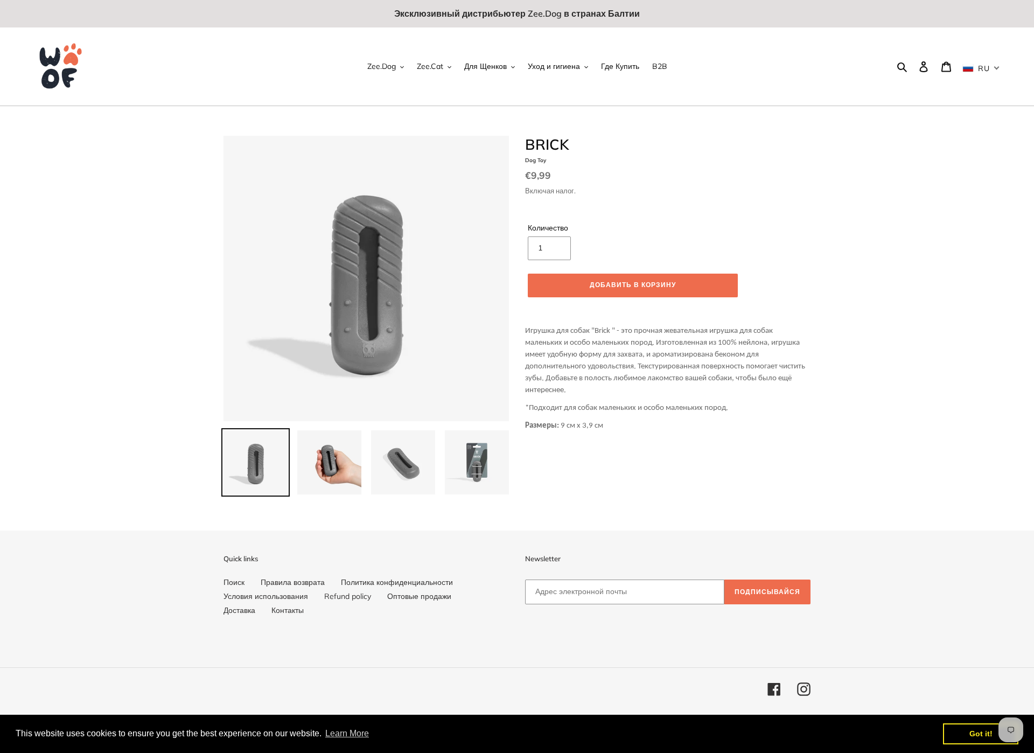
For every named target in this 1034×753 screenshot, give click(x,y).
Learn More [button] (347, 733)
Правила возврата (293, 582)
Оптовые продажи (419, 596)
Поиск (233, 582)
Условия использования (265, 596)
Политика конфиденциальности (397, 582)
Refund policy (347, 596)
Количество (548, 228)
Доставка (239, 610)
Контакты (287, 610)
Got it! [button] (981, 733)
